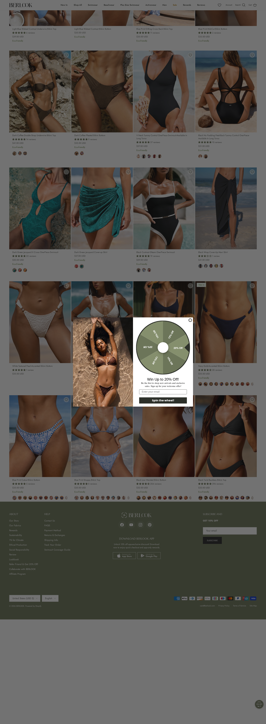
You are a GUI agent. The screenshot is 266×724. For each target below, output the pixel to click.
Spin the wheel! (163, 400)
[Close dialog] (190, 320)
